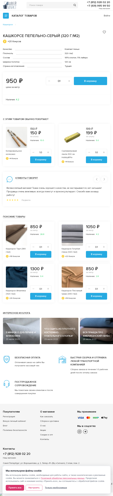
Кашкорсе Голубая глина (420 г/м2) (71, 250)
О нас (43, 425)
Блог (5, 425)
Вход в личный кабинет (14, 421)
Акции (43, 430)
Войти (107, 15)
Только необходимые (56, 487)
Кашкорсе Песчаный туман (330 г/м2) (72, 292)
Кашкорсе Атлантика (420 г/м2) (16, 292)
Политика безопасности (15, 430)
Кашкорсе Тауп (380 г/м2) (16, 250)
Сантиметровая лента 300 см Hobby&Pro (69, 154)
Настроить (34, 487)
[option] (28, 145)
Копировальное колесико (14, 152)
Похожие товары (14, 216)
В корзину (90, 81)
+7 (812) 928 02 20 (98, 2)
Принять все (15, 487)
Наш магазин (104, 8)
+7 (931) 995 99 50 (98, 5)
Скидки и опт (46, 434)
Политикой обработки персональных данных (62, 478)
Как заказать (46, 416)
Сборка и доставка (49, 421)
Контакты (44, 439)
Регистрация (9, 416)
